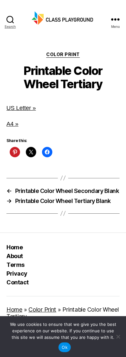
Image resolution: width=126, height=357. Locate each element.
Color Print (63, 54)
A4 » (12, 124)
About (14, 256)
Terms (15, 264)
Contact (17, 282)
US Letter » (21, 108)
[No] (118, 336)
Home (14, 247)
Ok (65, 347)
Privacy (16, 273)
